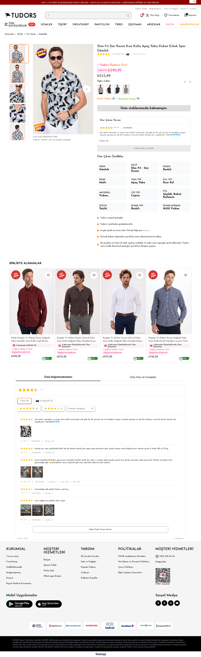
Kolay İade (49, 570)
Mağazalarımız (155, 9)
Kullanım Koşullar (89, 578)
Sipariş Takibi (141, 9)
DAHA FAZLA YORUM (144, 148)
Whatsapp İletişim (52, 576)
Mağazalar (160, 562)
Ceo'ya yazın (12, 556)
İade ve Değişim (171, 9)
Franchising (11, 561)
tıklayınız (146, 230)
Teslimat (85, 572)
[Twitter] (164, 603)
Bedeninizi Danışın (127, 99)
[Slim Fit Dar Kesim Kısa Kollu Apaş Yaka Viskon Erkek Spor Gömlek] (100, 89)
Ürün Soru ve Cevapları (143, 377)
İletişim (47, 560)
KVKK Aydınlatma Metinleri (132, 556)
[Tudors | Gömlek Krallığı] (20, 15)
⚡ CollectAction (179, 538)
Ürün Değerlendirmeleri (58, 377)
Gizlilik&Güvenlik (14, 567)
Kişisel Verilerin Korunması (18, 583)
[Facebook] (158, 603)
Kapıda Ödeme (88, 567)
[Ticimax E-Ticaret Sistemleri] (100, 654)
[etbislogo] (162, 576)
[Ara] (128, 15)
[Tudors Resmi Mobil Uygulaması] (19, 604)
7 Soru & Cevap (139, 54)
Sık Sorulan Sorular (90, 556)
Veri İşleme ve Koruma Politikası (133, 561)
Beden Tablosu (104, 99)
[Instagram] (171, 603)
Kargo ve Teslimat (188, 9)
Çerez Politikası (125, 567)
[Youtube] (177, 603)
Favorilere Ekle (48, 275)
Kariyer (9, 578)
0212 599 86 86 (167, 556)
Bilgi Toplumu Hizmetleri (130, 572)
